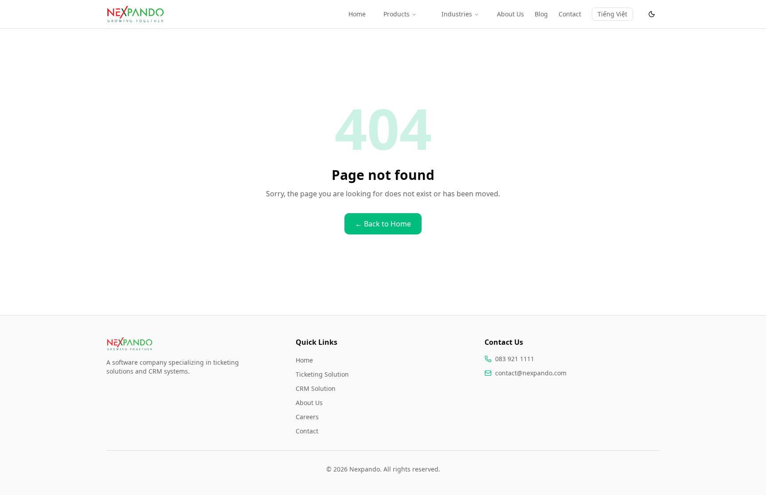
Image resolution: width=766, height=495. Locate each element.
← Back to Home (383, 224)
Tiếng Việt (612, 14)
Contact (570, 14)
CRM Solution (316, 388)
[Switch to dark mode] (652, 14)
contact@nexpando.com (531, 373)
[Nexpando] (135, 14)
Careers (307, 417)
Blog (541, 14)
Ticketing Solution (322, 374)
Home (357, 14)
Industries (457, 14)
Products (396, 14)
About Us (510, 14)
